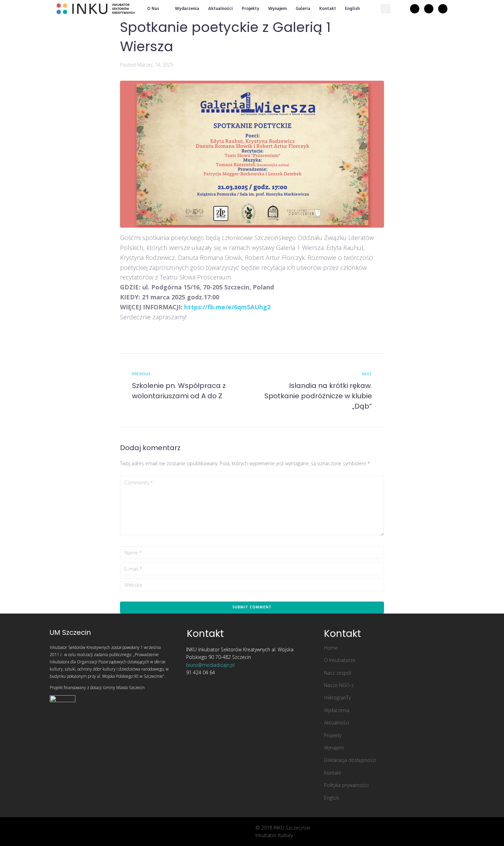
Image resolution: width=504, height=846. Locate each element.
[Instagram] (428, 8)
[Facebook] (414, 8)
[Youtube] (442, 8)
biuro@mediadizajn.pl (210, 665)
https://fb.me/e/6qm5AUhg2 (227, 307)
